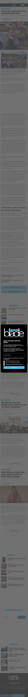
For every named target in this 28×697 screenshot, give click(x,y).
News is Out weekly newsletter (12, 362)
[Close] (25, 326)
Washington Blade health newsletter (13, 364)
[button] (14, 361)
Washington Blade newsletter (12, 361)
